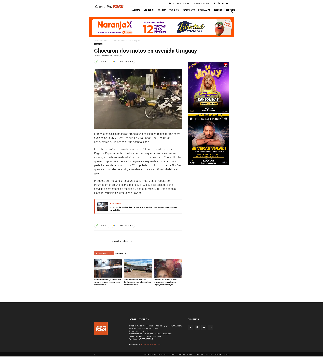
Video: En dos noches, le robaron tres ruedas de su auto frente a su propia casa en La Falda (143, 208)
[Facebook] (214, 3)
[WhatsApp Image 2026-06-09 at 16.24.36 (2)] (208, 164)
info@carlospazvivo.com (151, 344)
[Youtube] (227, 3)
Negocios (217, 10)
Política (162, 10)
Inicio (96, 41)
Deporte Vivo (189, 10)
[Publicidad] (161, 27)
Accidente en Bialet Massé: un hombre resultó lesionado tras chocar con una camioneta (137, 282)
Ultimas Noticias (150, 354)
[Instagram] (219, 3)
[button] (232, 12)
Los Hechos (149, 10)
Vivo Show (174, 10)
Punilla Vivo (204, 10)
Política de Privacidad (221, 354)
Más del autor (120, 253)
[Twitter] (223, 3)
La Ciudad (135, 10)
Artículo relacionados (104, 253)
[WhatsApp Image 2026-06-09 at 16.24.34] (208, 112)
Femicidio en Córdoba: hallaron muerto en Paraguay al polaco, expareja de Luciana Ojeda (165, 282)
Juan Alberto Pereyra (104, 56)
